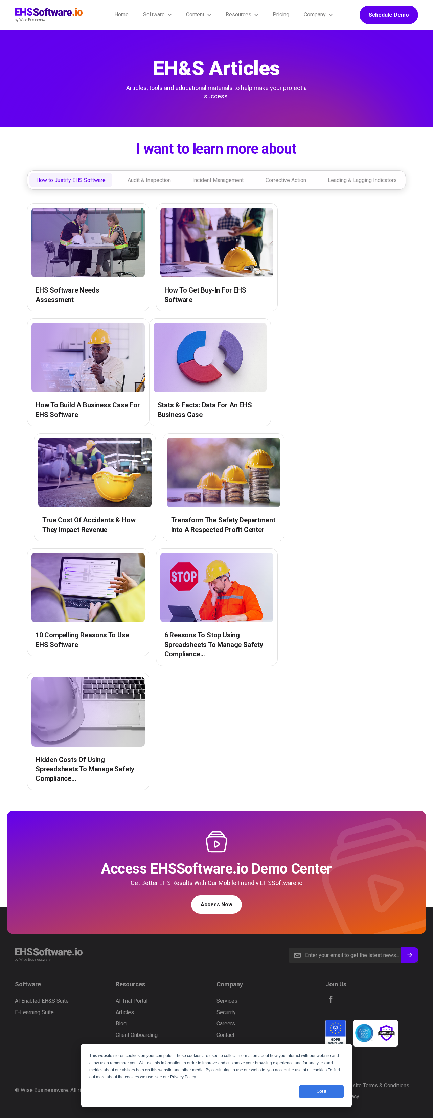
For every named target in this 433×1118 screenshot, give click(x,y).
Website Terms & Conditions (375, 1085)
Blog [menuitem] (121, 1023)
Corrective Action (286, 180)
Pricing (281, 14)
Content (195, 14)
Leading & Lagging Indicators (362, 180)
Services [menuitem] (226, 1001)
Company (315, 14)
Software (154, 14)
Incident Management (218, 180)
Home (121, 14)
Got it (321, 1091)
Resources (238, 14)
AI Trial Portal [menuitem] (131, 1001)
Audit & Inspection (149, 180)
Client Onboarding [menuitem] (137, 1035)
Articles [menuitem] (125, 1012)
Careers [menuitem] (225, 1023)
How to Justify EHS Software (71, 180)
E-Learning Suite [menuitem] (34, 1012)
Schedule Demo (389, 14)
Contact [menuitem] (225, 1035)
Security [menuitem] (226, 1012)
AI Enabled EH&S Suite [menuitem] (42, 1001)
